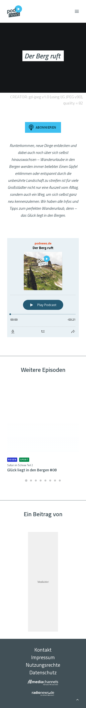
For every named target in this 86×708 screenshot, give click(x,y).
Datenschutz (43, 672)
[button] (77, 11)
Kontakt (43, 650)
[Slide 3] (35, 480)
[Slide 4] (40, 480)
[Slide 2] (31, 480)
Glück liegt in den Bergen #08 (32, 468)
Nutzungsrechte (43, 665)
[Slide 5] (45, 480)
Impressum (43, 657)
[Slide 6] (50, 480)
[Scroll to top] (77, 699)
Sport (24, 459)
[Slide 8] (59, 480)
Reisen (12, 459)
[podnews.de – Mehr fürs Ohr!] (14, 11)
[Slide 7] (55, 480)
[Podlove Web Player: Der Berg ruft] (43, 287)
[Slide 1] (26, 480)
